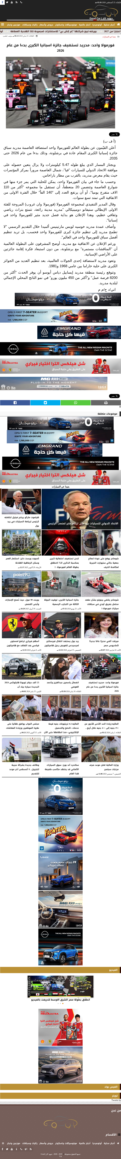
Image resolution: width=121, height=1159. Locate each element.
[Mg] (53, 384)
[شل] (60, 367)
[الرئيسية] (118, 24)
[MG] (60, 909)
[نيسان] (58, 349)
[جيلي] (79, 333)
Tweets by (116, 1100)
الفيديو (113, 970)
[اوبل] (53, 316)
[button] (62, 1003)
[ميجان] (68, 300)
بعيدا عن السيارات (109, 37)
